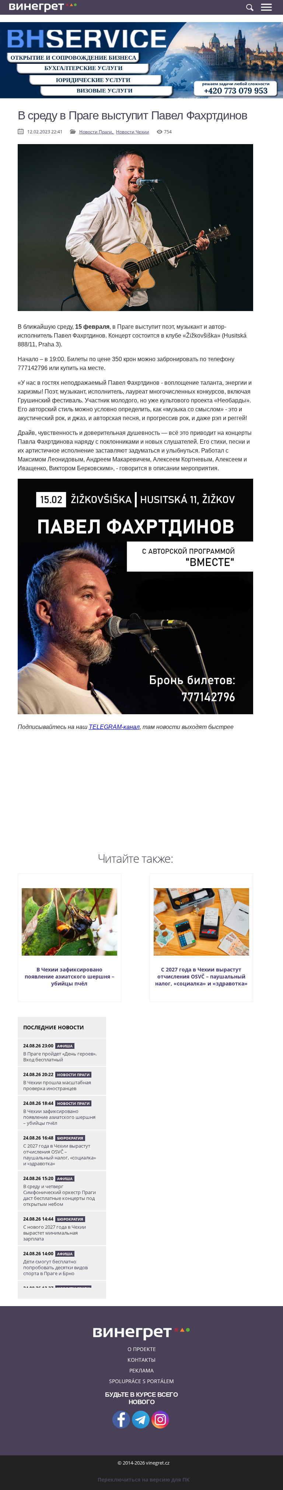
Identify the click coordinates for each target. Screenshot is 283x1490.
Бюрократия (70, 1138)
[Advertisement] (135, 797)
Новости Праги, (96, 132)
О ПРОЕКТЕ (141, 1349)
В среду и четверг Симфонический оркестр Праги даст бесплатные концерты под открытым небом (59, 1195)
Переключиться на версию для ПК (143, 1479)
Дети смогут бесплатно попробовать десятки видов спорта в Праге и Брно (55, 1267)
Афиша (65, 1045)
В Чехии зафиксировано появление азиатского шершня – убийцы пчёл (69, 976)
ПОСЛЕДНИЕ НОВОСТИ (53, 1027)
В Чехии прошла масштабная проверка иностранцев (57, 1085)
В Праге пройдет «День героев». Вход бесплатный (60, 1056)
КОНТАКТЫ (141, 1359)
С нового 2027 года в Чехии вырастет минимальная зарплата (54, 1233)
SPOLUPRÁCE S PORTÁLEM (141, 1381)
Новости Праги (73, 1074)
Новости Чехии (132, 132)
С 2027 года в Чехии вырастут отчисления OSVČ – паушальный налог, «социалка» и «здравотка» (201, 976)
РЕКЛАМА (141, 1370)
